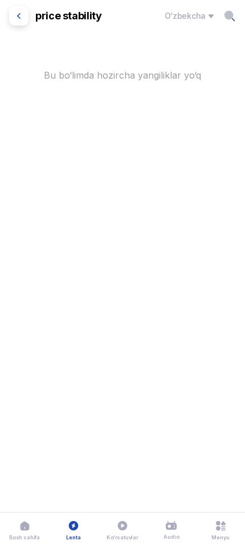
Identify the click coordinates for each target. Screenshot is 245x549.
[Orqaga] (18, 16)
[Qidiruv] (229, 16)
